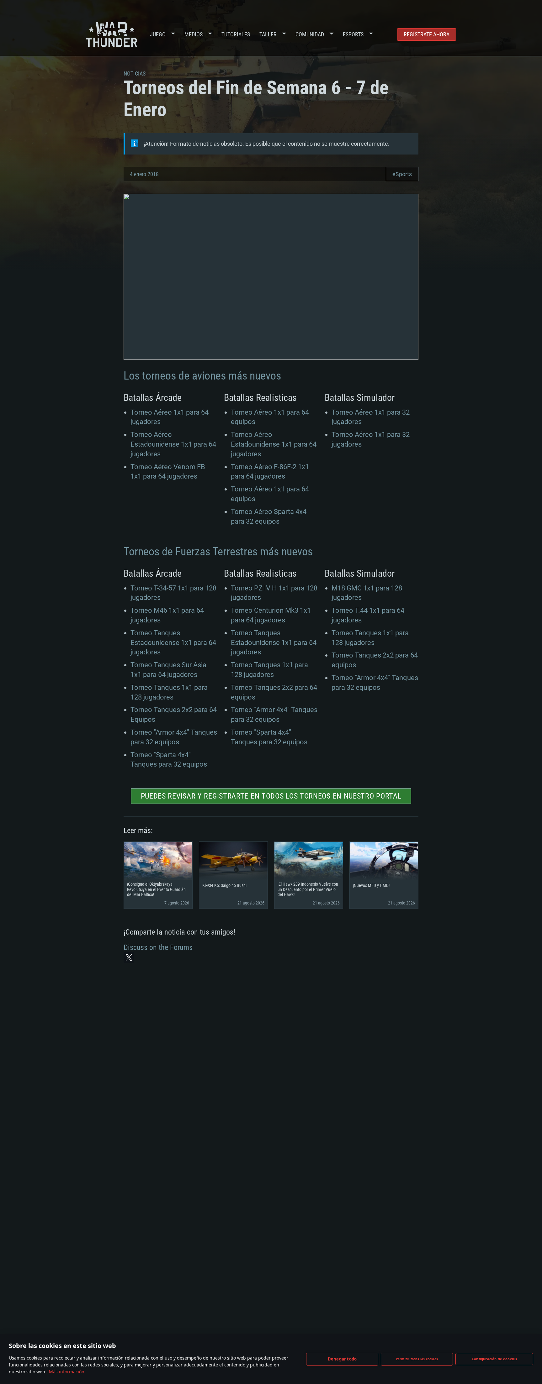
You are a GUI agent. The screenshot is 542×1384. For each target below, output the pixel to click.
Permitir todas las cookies (417, 1359)
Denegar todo (342, 1359)
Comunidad (309, 34)
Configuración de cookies (494, 1358)
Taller (268, 34)
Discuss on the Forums (158, 947)
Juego (158, 34)
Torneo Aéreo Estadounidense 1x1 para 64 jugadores (173, 444)
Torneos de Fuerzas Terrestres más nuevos (218, 551)
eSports (402, 174)
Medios (193, 34)
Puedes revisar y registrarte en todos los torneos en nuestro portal (271, 796)
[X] (129, 957)
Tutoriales (235, 34)
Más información (66, 1372)
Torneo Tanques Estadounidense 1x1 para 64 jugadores (173, 642)
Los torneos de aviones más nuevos (202, 375)
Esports (353, 34)
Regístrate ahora (426, 34)
